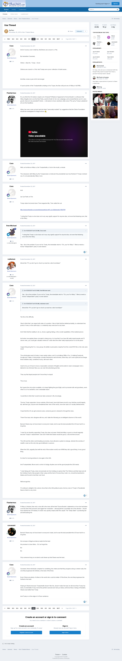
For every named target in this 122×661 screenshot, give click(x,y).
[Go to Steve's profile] (108, 37)
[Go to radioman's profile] (12, 265)
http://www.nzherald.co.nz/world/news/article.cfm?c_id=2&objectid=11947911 (42, 209)
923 (13, 39)
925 (21, 39)
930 (42, 39)
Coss (11, 46)
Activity (14, 9)
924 (17, 39)
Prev (8, 39)
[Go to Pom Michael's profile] (12, 232)
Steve (113, 36)
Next (58, 39)
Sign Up (115, 3)
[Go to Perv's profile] (6, 31)
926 (25, 39)
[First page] (5, 39)
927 (29, 39)
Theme (57, 654)
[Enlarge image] (45, 111)
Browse (6, 9)
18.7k (12, 541)
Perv (12, 30)
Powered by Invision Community (61, 658)
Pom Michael (11, 226)
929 (38, 39)
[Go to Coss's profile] (12, 52)
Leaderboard (24, 14)
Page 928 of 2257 (71, 39)
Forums (5, 14)
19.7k (12, 61)
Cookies (64, 654)
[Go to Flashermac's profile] (12, 99)
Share (71, 31)
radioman (11, 259)
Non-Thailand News (28, 32)
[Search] (117, 9)
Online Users (14, 14)
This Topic (110, 9)
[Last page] (62, 39)
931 (46, 39)
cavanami (11, 525)
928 (33, 39)
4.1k (12, 241)
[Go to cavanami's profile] (12, 532)
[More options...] (86, 46)
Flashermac (11, 93)
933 (54, 39)
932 (50, 39)
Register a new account (26, 632)
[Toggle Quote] (23, 230)
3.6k (12, 274)
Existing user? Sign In (102, 3)
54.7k (12, 108)
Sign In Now (65, 632)
